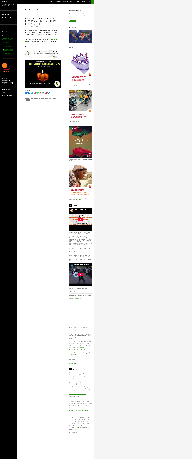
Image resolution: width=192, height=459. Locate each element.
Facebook (4, 23)
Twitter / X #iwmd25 (6, 14)
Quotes (75, 369)
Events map (65, 1)
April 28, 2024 (73, 355)
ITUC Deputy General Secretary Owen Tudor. (79, 410)
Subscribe (72, 21)
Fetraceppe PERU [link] (78, 298)
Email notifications (6, 17)
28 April (4, 2)
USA (55, 98)
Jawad (37, 26)
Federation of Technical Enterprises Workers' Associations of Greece (6, 89)
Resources (76, 1)
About (83, 1)
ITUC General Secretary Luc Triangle (77, 394)
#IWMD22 (81, 425)
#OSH (77, 427)
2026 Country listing (6, 9)
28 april (28, 98)
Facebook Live (49, 98)
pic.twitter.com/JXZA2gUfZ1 (77, 349)
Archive (88, 1)
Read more (77, 85)
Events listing (58, 1)
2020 (26, 15)
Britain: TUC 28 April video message (77, 357)
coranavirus (35, 98)
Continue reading (74, 246)
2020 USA (30, 15)
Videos (75, 205)
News (71, 1)
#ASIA (88, 419)
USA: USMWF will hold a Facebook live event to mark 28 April (40, 21)
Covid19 (41, 98)
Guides (3, 20)
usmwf (28, 100)
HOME (51, 1)
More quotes (73, 442)
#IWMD (83, 347)
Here (80, 199)
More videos (73, 363)
